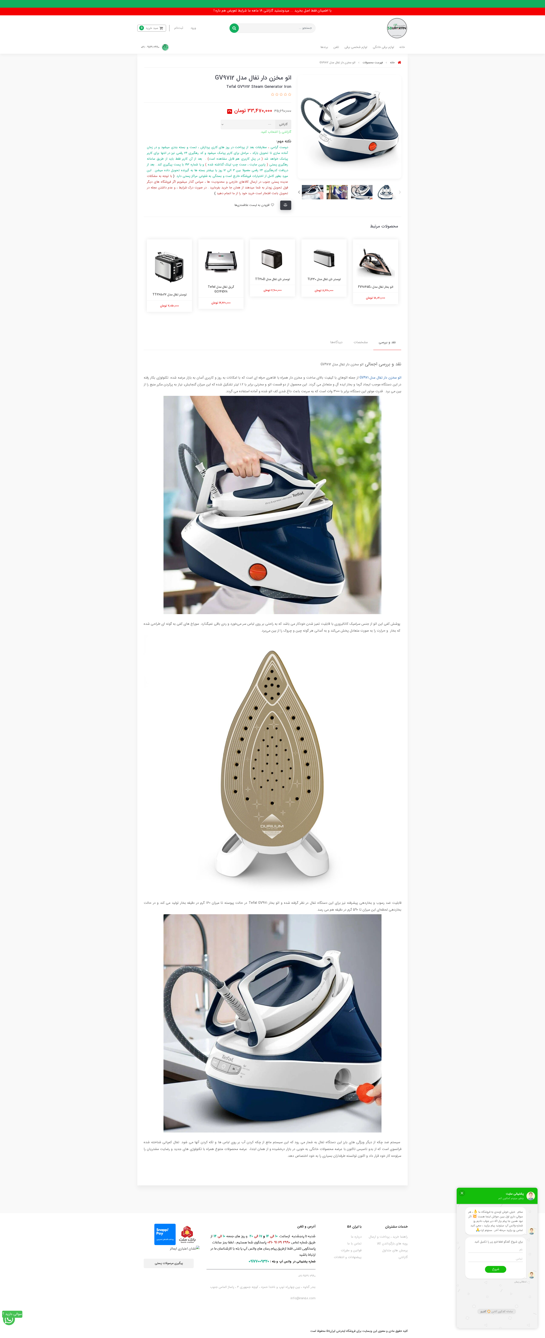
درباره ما (356, 1236)
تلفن (336, 47)
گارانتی (403, 1257)
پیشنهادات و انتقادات (347, 1257)
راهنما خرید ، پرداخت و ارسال (388, 1236)
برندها (324, 47)
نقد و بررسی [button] (387, 342)
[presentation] (400, 192)
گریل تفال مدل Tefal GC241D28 (272, 289)
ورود (193, 28)
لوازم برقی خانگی (383, 47)
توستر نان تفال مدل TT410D (324, 279)
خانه (402, 47)
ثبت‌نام (178, 28)
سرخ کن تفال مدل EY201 (169, 287)
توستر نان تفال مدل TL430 (375, 279)
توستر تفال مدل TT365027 (221, 294)
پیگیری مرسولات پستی (169, 1263)
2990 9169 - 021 (150, 47)
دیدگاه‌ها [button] (336, 342)
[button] (151, 28)
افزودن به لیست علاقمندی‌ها (252, 205)
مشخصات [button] (361, 342)
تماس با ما (354, 1243)
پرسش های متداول (395, 1250)
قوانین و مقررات (351, 1250)
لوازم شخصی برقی (355, 47)
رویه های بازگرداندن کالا (392, 1243)
